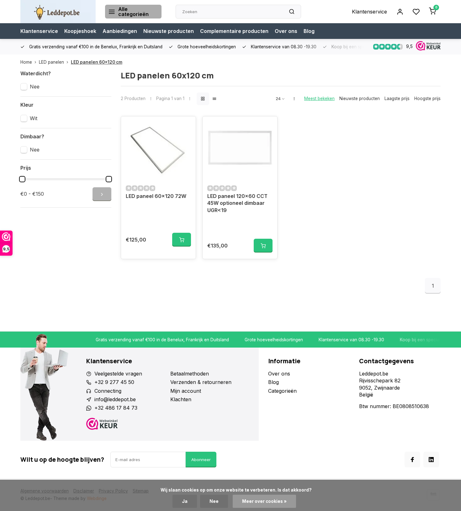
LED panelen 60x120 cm (96, 62)
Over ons (286, 31)
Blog (309, 31)
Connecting (107, 391)
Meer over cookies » (264, 501)
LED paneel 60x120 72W (156, 196)
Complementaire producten (234, 31)
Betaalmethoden (189, 373)
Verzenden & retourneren (200, 382)
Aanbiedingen (120, 31)
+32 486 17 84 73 (115, 408)
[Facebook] (412, 459)
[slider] (22, 179)
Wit (33, 118)
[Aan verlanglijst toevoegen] (186, 126)
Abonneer (201, 459)
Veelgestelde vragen (118, 373)
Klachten (180, 399)
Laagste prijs (397, 98)
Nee (35, 86)
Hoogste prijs (427, 98)
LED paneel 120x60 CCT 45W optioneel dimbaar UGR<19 (237, 203)
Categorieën (282, 391)
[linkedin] (431, 459)
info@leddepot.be (115, 399)
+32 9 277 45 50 (114, 382)
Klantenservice (369, 11)
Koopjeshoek (80, 31)
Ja (185, 501)
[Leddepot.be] (58, 11)
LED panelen (51, 62)
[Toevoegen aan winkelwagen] (181, 240)
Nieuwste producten (168, 31)
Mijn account (185, 391)
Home (26, 62)
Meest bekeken (319, 98)
